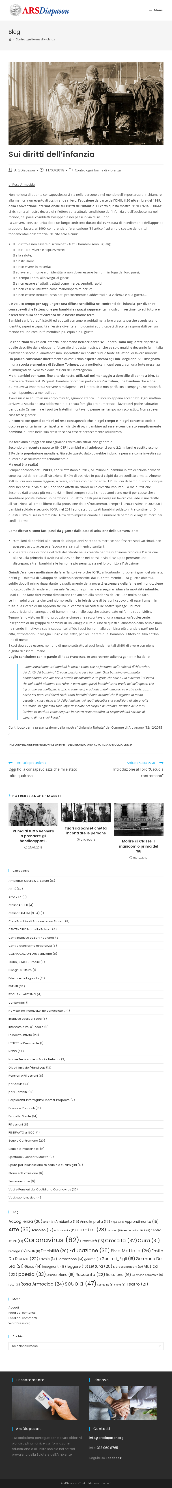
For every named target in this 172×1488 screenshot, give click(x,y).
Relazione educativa (147, 1275)
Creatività (92, 1241)
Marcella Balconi (128, 1267)
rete (14, 1284)
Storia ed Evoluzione (23, 1173)
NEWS (13, 1051)
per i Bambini (18, 1092)
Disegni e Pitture (20, 970)
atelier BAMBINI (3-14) (24, 913)
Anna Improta (95, 1221)
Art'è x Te (15, 897)
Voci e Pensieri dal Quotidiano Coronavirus (40, 1189)
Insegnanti (54, 1266)
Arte (20, 1229)
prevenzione (61, 1274)
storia (119, 1284)
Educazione (89, 1250)
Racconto (90, 1274)
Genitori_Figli (118, 1258)
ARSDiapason (24, 170)
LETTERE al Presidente (24, 1043)
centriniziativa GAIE (136, 1230)
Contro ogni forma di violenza (98, 170)
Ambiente (67, 1221)
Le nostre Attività (20, 1035)
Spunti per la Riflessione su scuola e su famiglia (43, 1165)
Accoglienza (26, 1221)
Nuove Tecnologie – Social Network (34, 1059)
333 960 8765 (107, 1448)
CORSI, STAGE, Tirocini (24, 962)
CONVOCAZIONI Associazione (30, 954)
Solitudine (105, 1284)
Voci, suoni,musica (22, 1197)
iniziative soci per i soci (25, 1019)
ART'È (12, 889)
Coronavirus (51, 1239)
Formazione (71, 1259)
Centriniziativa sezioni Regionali (31, 938)
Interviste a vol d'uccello (26, 1027)
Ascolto (42, 1230)
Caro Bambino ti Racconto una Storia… (36, 921)
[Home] (10, 39)
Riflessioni (16, 1124)
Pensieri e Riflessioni (23, 1075)
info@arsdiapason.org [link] (106, 1438)
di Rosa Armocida (22, 184)
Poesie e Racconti (22, 1108)
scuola (81, 1284)
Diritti (34, 1251)
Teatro (137, 1284)
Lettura (100, 1266)
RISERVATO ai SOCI (22, 1132)
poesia (32, 1274)
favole (48, 1259)
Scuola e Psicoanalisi (24, 1149)
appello (117, 1222)
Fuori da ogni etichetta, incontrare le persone (86, 831)
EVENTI (13, 986)
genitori (92, 1259)
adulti (49, 1222)
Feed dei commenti (23, 1318)
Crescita (121, 1240)
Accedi (14, 1307)
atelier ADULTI (18, 905)
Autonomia (65, 1230)
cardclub (114, 1230)
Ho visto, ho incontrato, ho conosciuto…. (37, 1011)
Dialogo (18, 1251)
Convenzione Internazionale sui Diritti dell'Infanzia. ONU (54, 744)
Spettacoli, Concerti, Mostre (29, 1157)
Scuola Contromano (23, 1140)
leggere (77, 1266)
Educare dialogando (24, 978)
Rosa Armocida (112, 744)
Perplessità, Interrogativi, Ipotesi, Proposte (39, 1100)
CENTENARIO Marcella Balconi (30, 929)
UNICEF (127, 744)
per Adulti (15, 1084)
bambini (91, 1229)
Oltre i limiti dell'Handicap (27, 1067)
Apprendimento (142, 1221)
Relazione (118, 1274)
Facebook (113, 1458)
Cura (97, 744)
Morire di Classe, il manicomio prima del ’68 (138, 846)
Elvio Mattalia (131, 1251)
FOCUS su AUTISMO (22, 994)
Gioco (33, 1266)
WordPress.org (19, 1323)
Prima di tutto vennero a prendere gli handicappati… (33, 836)
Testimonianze (19, 1181)
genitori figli (17, 1002)
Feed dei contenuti (22, 1313)
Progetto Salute (20, 1116)
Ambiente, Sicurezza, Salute (29, 881)
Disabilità (55, 1251)
